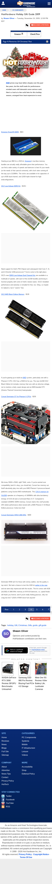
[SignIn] (4, 3)
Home (4, 737)
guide (35, 625)
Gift (15, 625)
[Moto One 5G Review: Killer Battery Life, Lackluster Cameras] (41, 668)
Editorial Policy (28, 774)
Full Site (5, 751)
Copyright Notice (41, 854)
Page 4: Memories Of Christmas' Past (17, 41)
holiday (10, 625)
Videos (25, 755)
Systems (25, 741)
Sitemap (5, 755)
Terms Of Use (26, 857)
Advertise (6, 770)
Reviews (5, 741)
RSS (8, 807)
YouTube (10, 803)
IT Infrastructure (28, 748)
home (4, 10)
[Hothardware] (26, 4)
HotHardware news (38, 649)
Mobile (25, 744)
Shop (24, 770)
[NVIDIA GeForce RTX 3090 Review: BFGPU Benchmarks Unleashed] (7, 668)
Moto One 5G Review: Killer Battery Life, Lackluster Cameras (41, 683)
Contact (5, 777)
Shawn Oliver (20, 631)
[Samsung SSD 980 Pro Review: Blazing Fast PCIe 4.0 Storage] (24, 668)
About (4, 767)
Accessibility (27, 767)
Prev (6, 609)
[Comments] (27, 25)
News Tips (6, 774)
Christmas (22, 625)
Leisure (25, 751)
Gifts (30, 625)
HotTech (5, 784)
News (4, 744)
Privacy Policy (8, 781)
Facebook (10, 800)
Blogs (4, 748)
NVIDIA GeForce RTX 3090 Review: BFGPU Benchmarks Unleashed (9, 683)
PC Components (18, 10)
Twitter (9, 796)
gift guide (42, 625)
